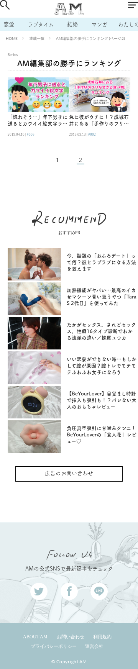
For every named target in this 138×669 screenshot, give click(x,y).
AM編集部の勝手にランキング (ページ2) (90, 38)
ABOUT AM (35, 636)
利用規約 (102, 636)
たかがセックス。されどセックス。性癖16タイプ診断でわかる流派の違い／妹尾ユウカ (101, 331)
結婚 (72, 24)
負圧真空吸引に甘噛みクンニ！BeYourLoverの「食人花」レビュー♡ (101, 435)
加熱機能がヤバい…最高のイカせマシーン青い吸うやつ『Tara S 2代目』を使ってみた (101, 297)
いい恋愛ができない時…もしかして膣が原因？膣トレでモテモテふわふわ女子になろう (101, 366)
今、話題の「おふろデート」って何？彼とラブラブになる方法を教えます (101, 262)
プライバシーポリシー (54, 646)
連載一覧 (36, 38)
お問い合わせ (70, 636)
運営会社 (94, 646)
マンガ (99, 24)
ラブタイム (41, 24)
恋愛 (8, 24)
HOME (12, 38)
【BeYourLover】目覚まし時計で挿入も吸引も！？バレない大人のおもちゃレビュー (101, 400)
